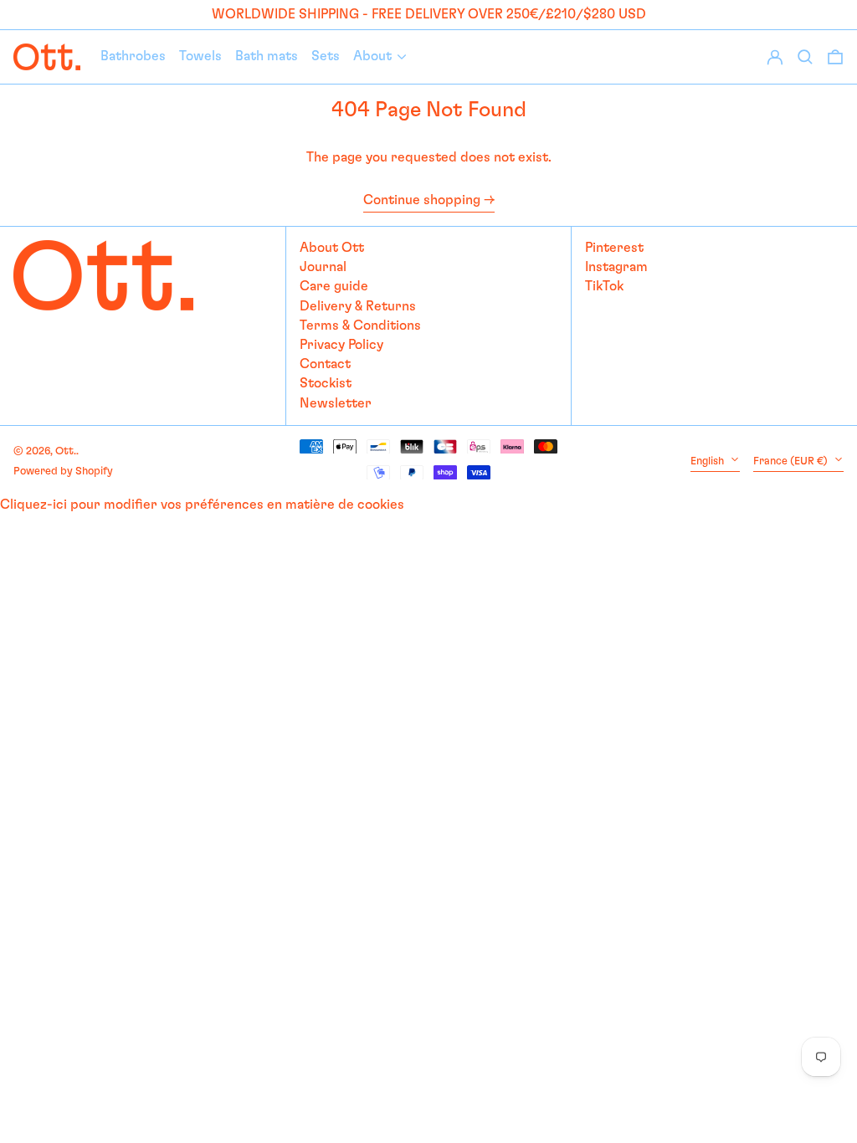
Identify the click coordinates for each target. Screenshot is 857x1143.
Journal (323, 267)
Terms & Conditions (360, 325)
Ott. (65, 451)
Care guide (334, 286)
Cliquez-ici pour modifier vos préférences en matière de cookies (202, 504)
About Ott (332, 247)
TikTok (604, 286)
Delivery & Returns (358, 306)
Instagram (616, 267)
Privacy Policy (341, 344)
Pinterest (614, 247)
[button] (835, 57)
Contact (325, 364)
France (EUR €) (791, 461)
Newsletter (336, 403)
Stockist (326, 383)
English (708, 461)
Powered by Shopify (63, 471)
